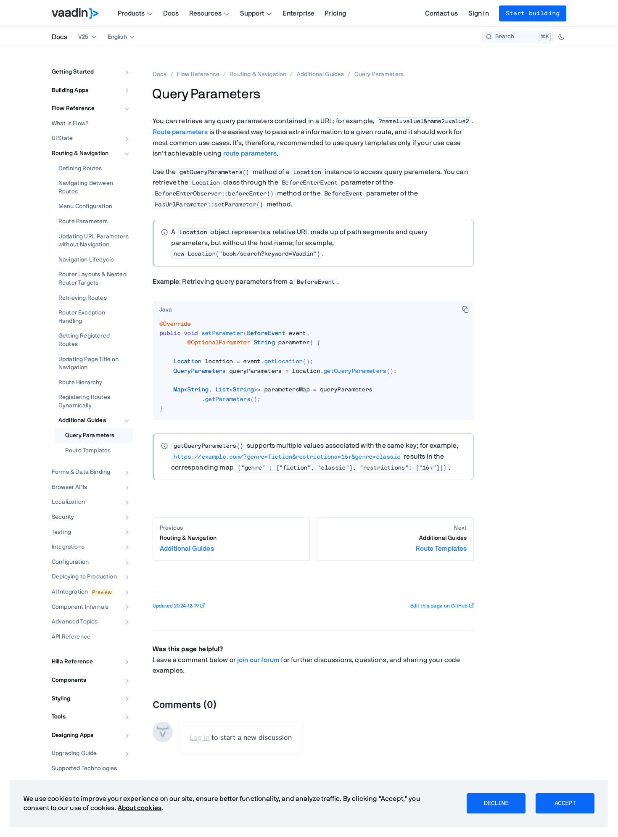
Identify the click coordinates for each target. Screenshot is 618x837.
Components (69, 680)
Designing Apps (72, 735)
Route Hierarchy (80, 382)
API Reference (71, 637)
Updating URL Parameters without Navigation (93, 241)
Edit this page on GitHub (439, 605)
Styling (61, 699)
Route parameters (180, 132)
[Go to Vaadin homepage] (75, 13)
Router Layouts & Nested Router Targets (92, 279)
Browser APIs (69, 487)
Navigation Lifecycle (86, 260)
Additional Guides (82, 420)
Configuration (70, 562)
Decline (496, 803)
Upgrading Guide (74, 753)
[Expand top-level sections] (121, 63)
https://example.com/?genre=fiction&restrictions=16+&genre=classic (286, 457)
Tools (59, 717)
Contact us (441, 13)
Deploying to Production (84, 577)
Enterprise (299, 13)
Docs (171, 13)
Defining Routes (80, 169)
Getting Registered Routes (84, 340)
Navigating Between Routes (85, 187)
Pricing (335, 13)
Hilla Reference (72, 662)
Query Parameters (90, 435)
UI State (62, 138)
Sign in (478, 13)
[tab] (165, 310)
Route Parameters (83, 221)
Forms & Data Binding (81, 472)
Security (63, 517)
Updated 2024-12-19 (176, 605)
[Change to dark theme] (561, 37)
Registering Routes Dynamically (84, 401)
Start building (533, 13)
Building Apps (70, 90)
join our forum (258, 660)
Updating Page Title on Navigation (88, 363)
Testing (61, 532)
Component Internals (80, 607)
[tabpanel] (313, 369)
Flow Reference (73, 108)
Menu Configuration (85, 206)
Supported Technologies (84, 768)
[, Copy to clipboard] (465, 309)
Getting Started (73, 72)
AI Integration (70, 592)
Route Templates (88, 451)
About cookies (139, 808)
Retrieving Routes (82, 298)
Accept (565, 803)
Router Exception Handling (82, 317)
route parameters (250, 153)
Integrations (68, 547)
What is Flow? (70, 124)
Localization (68, 502)
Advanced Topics (75, 622)
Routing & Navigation (80, 153)
